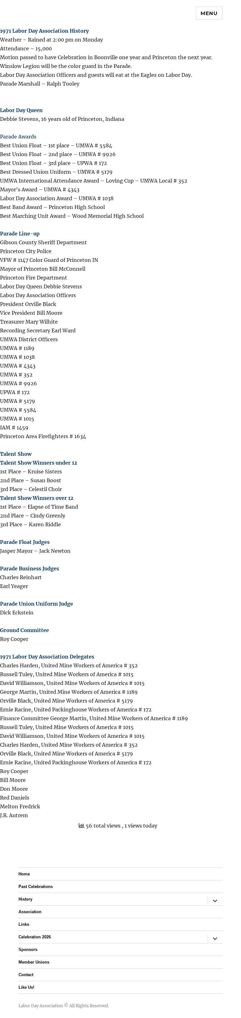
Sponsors (28, 949)
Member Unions (34, 962)
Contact (26, 974)
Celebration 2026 (35, 937)
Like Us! (26, 987)
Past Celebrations (36, 886)
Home (24, 874)
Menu (209, 13)
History (25, 899)
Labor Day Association (41, 1006)
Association (30, 911)
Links (24, 924)
